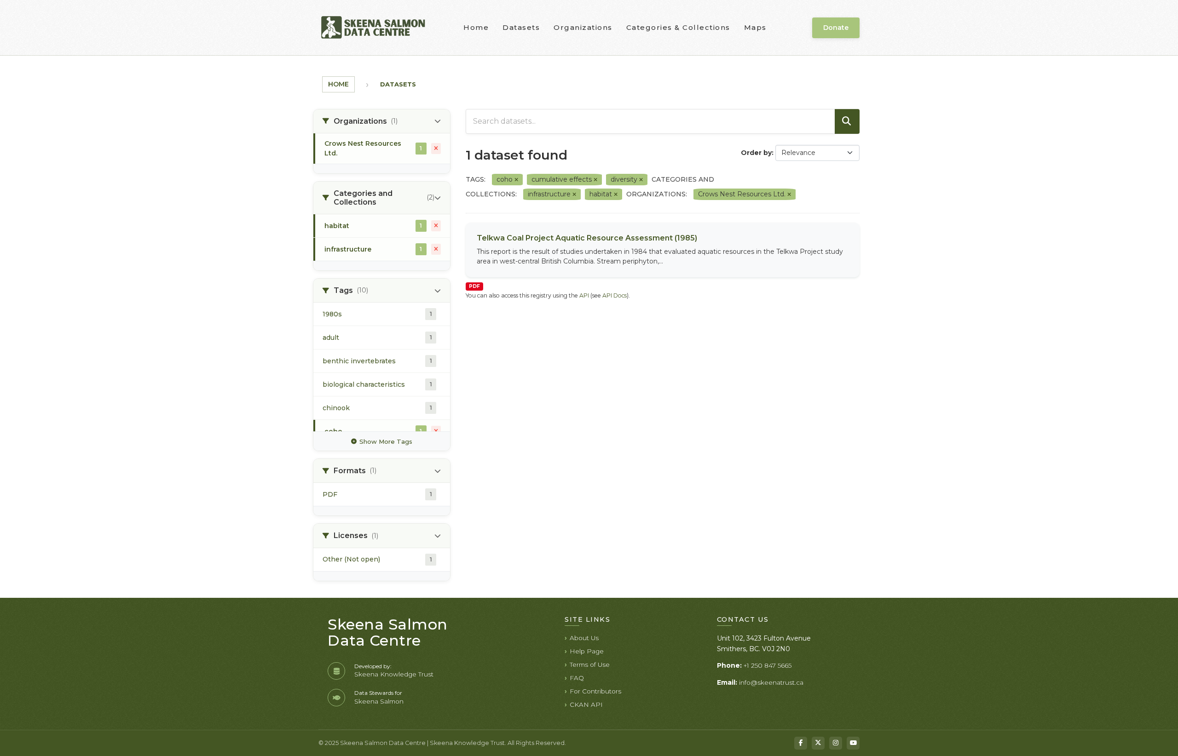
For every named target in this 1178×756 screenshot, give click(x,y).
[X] (818, 743)
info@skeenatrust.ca (771, 682)
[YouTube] (853, 743)
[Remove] (516, 180)
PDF (474, 286)
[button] (381, 121)
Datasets (521, 27)
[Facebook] (800, 743)
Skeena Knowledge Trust (393, 674)
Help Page (587, 651)
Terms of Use (590, 664)
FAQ (577, 678)
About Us (584, 637)
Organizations (583, 27)
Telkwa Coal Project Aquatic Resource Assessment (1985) (587, 238)
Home (476, 27)
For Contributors (595, 691)
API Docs (614, 295)
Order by (756, 153)
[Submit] (847, 121)
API (584, 295)
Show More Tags (385, 441)
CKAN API (586, 704)
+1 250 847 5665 (767, 665)
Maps (755, 27)
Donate (836, 27)
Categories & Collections (678, 27)
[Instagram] (835, 743)
